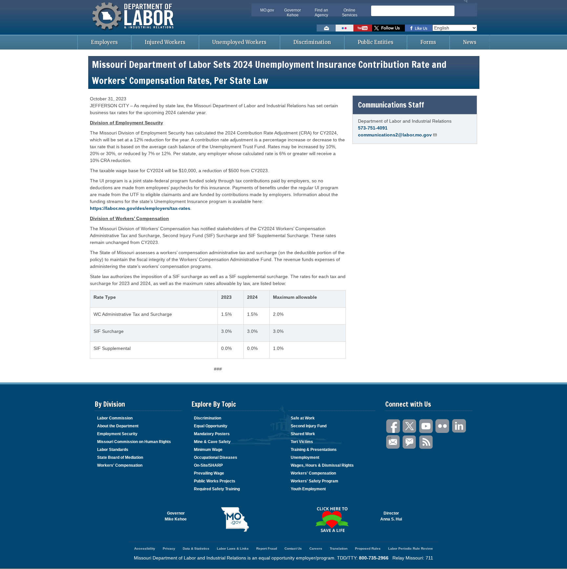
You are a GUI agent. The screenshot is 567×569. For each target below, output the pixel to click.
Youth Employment (308, 489)
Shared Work (303, 434)
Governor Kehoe (292, 12)
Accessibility (144, 548)
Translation (338, 548)
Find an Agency (321, 12)
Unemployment (305, 457)
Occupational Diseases (215, 457)
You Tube (426, 426)
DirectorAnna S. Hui (391, 516)
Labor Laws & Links (233, 548)
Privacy (169, 548)
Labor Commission (115, 418)
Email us (326, 28)
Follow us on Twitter (388, 28)
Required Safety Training (217, 489)
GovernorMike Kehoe (176, 516)
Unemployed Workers (239, 42)
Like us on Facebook (418, 28)
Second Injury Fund (308, 426)
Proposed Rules (368, 548)
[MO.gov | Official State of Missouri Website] (235, 519)
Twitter (410, 426)
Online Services (349, 12)
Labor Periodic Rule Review (410, 548)
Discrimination (312, 42)
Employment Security (117, 434)
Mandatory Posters (212, 434)
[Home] (134, 31)
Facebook (393, 426)
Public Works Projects (214, 481)
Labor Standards (112, 449)
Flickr (442, 426)
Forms (428, 42)
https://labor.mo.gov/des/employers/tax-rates (140, 208)
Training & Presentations (314, 449)
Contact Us (293, 548)
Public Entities (375, 42)
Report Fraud (266, 548)
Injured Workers (165, 42)
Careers (315, 548)
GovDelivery (410, 442)
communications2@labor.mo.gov (395, 134)
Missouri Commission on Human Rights (134, 441)
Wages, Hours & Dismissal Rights (322, 465)
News (469, 42)
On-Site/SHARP (208, 465)
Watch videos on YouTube (362, 28)
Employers (104, 42)
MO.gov (267, 10)
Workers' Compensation (119, 465)
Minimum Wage (208, 449)
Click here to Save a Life (332, 519)
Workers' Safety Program (314, 481)
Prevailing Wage (209, 473)
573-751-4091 (373, 128)
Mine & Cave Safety (212, 441)
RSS (426, 442)
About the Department (117, 426)
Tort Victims (302, 441)
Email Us (393, 442)
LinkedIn (459, 426)
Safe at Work (303, 418)
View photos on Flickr (344, 28)
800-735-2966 (373, 557)
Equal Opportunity (210, 426)
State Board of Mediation (120, 457)
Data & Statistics (196, 548)
